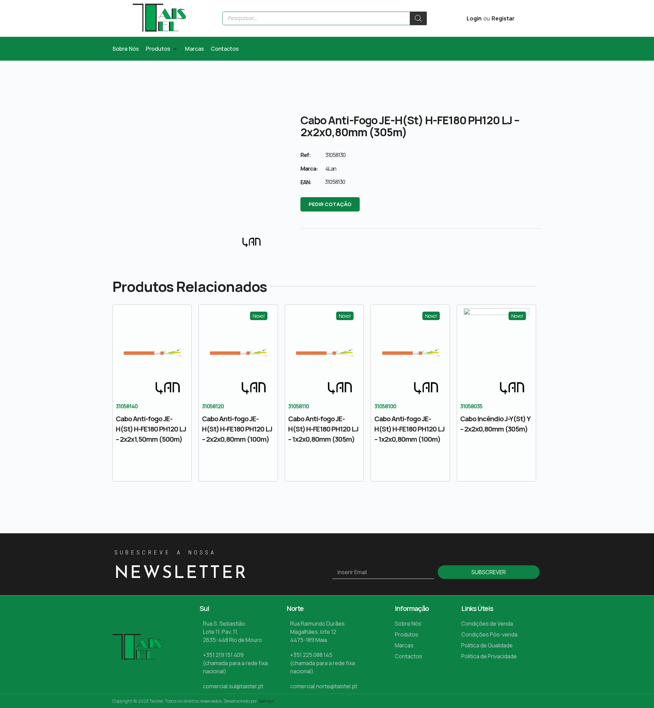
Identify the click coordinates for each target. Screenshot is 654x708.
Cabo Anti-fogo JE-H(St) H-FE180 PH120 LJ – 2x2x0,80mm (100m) (237, 429)
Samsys (266, 701)
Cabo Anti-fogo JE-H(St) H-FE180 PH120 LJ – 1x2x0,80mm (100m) (409, 429)
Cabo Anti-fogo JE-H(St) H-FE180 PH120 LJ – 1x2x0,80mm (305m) (323, 429)
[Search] (418, 18)
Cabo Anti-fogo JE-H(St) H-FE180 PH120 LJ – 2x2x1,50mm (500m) (151, 429)
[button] (162, 48)
